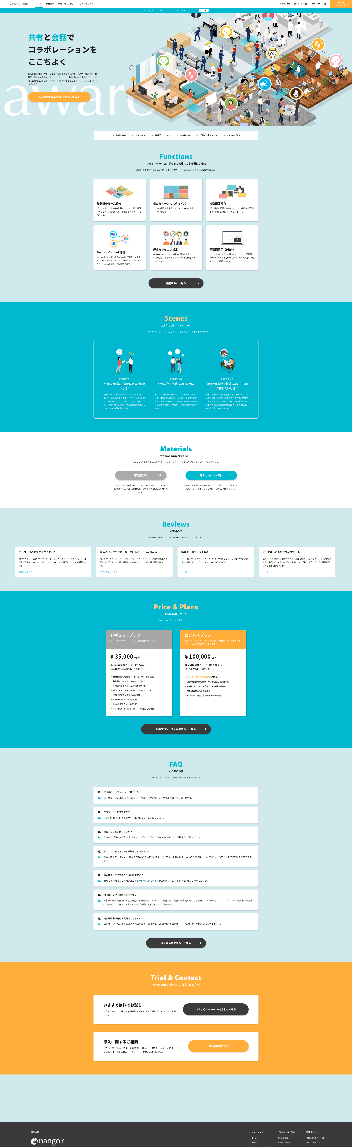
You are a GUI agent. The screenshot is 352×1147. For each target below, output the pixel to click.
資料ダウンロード (160, 135)
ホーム (39, 3)
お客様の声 (183, 135)
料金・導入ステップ (67, 3)
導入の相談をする (218, 1046)
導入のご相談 (285, 3)
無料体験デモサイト (149, 880)
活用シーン (138, 135)
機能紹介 (50, 3)
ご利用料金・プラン (206, 135)
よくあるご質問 (87, 3)
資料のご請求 (300, 3)
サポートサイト (319, 3)
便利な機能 (119, 135)
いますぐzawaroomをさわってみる (59, 97)
